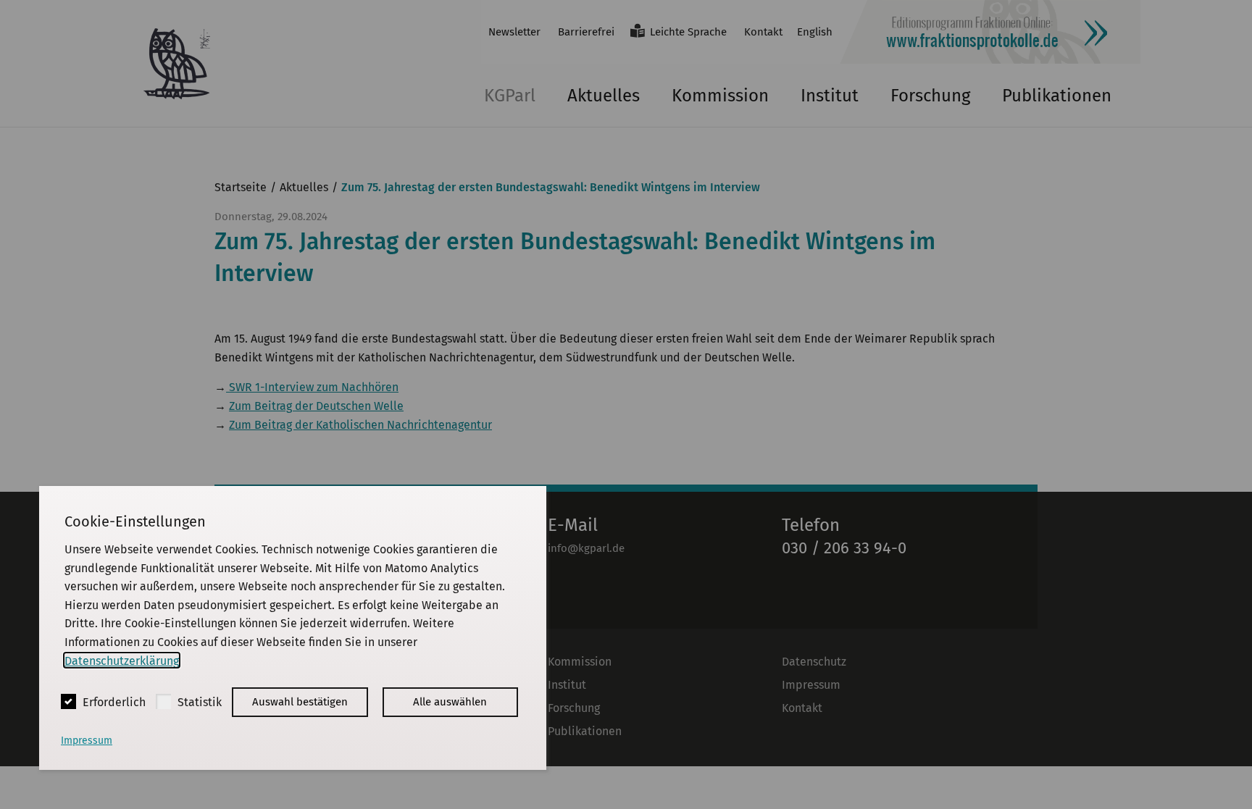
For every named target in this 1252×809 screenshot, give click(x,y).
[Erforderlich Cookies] (68, 701)
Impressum (86, 740)
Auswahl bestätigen (300, 701)
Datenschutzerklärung (121, 660)
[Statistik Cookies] (163, 701)
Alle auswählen (450, 701)
